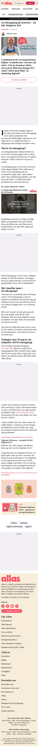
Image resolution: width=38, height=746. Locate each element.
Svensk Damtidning (23, 721)
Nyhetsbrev (6, 620)
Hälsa (3, 660)
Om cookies (6, 632)
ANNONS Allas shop (24, 412)
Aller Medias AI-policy (11, 643)
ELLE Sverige (6, 732)
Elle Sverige (6, 721)
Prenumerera (19, 3)
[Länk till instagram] (7, 606)
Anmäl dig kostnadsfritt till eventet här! (17, 437)
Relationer (27, 9)
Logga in (30, 3)
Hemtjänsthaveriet (15, 14)
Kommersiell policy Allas (12, 647)
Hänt (13, 721)
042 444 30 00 (29, 738)
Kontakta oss (7, 684)
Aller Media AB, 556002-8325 (24, 742)
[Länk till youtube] (12, 606)
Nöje (3, 675)
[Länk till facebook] (3, 606)
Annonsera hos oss (10, 688)
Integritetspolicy (9, 639)
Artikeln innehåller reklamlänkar (19, 19)
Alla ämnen (6, 624)
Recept (16, 723)
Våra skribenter (8, 628)
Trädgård (15, 9)
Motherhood (25, 723)
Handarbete (6, 667)
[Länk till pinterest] (17, 606)
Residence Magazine (19, 725)
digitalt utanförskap (14, 527)
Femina (33, 721)
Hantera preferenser (11, 636)
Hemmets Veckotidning (12, 703)
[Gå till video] (33, 191)
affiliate (14, 523)
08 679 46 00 (31, 743)
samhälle (5, 29)
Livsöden (5, 656)
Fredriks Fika (7, 348)
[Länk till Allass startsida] (8, 3)
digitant (28, 527)
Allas (3, 695)
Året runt (5, 707)
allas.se (34, 740)
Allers (4, 699)
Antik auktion (7, 711)
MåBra (11, 723)
